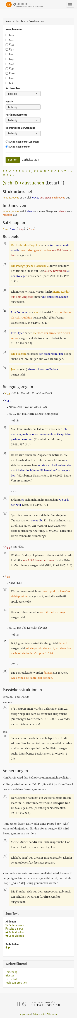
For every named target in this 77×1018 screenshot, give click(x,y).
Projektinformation (16, 982)
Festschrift (12, 979)
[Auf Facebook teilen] (6, 947)
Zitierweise (52, 1014)
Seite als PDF (15, 928)
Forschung (11, 972)
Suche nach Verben (19, 146)
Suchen (12, 159)
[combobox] (23, 93)
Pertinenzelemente (16, 114)
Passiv (9, 101)
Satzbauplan (13, 88)
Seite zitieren (16, 935)
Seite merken (16, 925)
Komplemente (14, 29)
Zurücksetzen (30, 159)
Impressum (25, 1014)
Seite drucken (16, 932)
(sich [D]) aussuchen (23, 183)
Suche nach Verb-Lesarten (23, 141)
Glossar (10, 975)
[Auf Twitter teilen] (9, 947)
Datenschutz (39, 1014)
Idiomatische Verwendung (20, 127)
